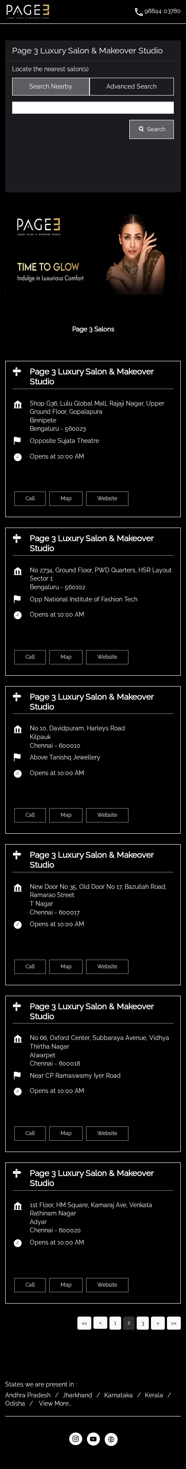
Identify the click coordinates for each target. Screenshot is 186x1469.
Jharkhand (77, 1395)
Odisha (15, 1403)
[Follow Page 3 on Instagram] (75, 1439)
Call (30, 498)
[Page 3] (27, 12)
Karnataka (118, 1395)
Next (158, 1323)
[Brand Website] (111, 1439)
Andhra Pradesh (28, 1395)
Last (174, 1323)
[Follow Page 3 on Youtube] (93, 1439)
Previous (100, 1322)
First (84, 1323)
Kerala (154, 1395)
